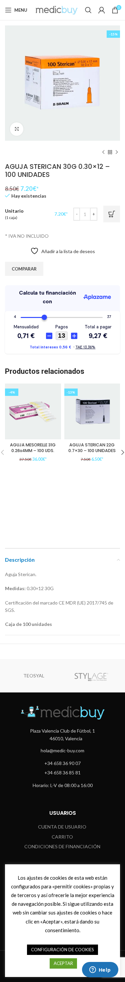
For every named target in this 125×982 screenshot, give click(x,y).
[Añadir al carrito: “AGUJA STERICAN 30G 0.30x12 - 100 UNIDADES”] (111, 214)
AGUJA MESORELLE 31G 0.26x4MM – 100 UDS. (33, 448)
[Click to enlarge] (16, 129)
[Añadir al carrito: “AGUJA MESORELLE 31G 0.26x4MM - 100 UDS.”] (68, 485)
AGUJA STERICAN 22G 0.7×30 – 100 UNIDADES (92, 448)
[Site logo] (56, 9)
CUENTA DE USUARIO (62, 827)
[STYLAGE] (91, 675)
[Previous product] (103, 152)
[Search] (88, 10)
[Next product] (116, 152)
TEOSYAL (33, 675)
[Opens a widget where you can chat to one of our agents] (100, 970)
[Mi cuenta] (101, 10)
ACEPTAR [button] (63, 963)
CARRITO (62, 837)
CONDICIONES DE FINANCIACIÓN (62, 846)
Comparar (24, 268)
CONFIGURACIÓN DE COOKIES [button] (62, 949)
